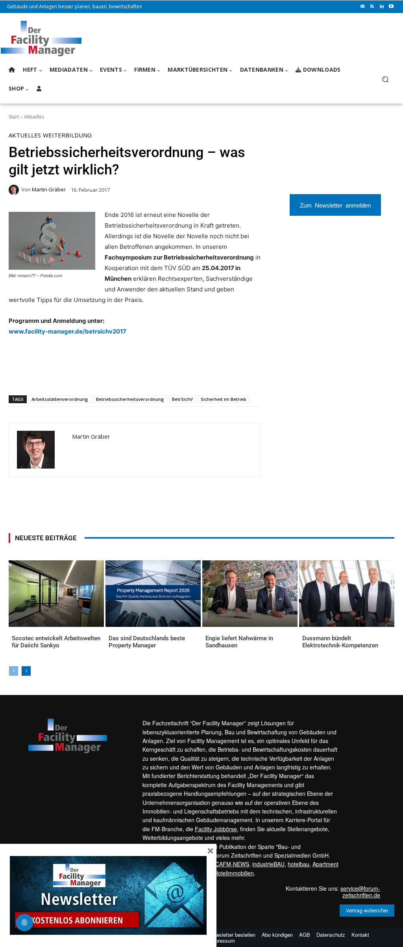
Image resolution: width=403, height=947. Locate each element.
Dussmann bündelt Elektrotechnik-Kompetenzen (340, 642)
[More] (157, 375)
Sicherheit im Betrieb (223, 399)
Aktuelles (34, 116)
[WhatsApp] (66, 375)
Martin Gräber (49, 189)
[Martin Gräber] (15, 190)
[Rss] (372, 6)
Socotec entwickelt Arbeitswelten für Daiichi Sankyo (56, 642)
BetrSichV (182, 399)
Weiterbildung (67, 135)
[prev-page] (13, 671)
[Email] (103, 375)
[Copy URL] (139, 375)
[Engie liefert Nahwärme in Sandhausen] (250, 593)
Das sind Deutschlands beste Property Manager (147, 642)
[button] (385, 79)
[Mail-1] (363, 6)
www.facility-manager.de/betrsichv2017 (67, 331)
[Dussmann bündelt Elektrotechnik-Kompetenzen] (346, 593)
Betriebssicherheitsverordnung (130, 399)
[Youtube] (391, 6)
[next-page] (26, 671)
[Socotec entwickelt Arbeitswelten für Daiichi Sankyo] (56, 593)
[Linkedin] (381, 6)
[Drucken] (121, 375)
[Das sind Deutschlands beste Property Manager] (153, 593)
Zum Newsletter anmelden (335, 205)
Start (14, 116)
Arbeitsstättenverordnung (59, 399)
